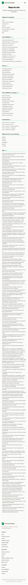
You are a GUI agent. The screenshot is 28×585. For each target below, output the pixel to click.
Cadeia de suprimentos (7, 86)
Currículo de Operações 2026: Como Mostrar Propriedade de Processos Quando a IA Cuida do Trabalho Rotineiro (13, 325)
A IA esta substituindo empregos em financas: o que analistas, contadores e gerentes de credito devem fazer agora (13, 234)
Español (4, 144)
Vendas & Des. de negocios (8, 81)
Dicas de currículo (6, 27)
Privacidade (4, 544)
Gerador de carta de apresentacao (10, 47)
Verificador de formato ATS (8, 57)
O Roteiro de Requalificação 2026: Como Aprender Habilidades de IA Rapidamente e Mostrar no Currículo (13, 336)
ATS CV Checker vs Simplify (8, 129)
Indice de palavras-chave (7, 558)
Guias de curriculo (6, 551)
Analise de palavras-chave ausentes (10, 41)
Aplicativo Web (5, 542)
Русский (4, 146)
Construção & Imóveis (7, 88)
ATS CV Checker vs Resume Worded (10, 126)
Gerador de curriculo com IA (8, 43)
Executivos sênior (6, 99)
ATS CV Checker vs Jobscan (8, 122)
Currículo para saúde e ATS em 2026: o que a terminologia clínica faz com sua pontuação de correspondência (12, 277)
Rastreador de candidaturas (8, 48)
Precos (3, 538)
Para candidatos (5, 569)
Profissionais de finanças (7, 108)
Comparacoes (5, 571)
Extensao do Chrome (6, 54)
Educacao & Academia (7, 79)
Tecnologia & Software (7, 68)
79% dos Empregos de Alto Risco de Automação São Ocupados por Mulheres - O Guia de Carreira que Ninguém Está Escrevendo (14, 214)
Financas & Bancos (6, 72)
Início (3, 20)
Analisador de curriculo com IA (9, 56)
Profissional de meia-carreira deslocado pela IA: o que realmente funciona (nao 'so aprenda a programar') (13, 315)
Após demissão (5, 111)
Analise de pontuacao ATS (8, 40)
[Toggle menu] (24, 2)
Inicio (3, 534)
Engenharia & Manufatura (7, 77)
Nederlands (4, 142)
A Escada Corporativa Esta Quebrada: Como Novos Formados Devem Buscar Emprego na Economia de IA (13, 250)
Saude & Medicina (6, 70)
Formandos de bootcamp (7, 113)
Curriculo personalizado (7, 59)
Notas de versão (5, 560)
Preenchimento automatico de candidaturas (12, 61)
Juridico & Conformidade (7, 75)
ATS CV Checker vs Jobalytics (9, 127)
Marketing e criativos (7, 109)
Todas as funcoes (5, 536)
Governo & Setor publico (7, 84)
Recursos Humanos (6, 83)
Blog (3, 32)
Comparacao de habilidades (8, 50)
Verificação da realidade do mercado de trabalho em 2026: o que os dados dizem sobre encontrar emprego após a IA (14, 294)
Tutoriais (3, 554)
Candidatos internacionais (8, 104)
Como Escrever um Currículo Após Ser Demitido (12, 427)
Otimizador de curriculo (7, 45)
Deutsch (4, 138)
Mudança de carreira (6, 97)
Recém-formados (6, 95)
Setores (4, 25)
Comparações (5, 30)
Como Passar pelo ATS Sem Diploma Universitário (13, 413)
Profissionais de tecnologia (8, 101)
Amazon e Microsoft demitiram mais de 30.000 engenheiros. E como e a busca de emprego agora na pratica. (13, 242)
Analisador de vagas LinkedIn (8, 52)
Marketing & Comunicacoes (8, 74)
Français (4, 140)
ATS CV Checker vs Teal (7, 124)
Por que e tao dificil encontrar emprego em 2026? (13, 364)
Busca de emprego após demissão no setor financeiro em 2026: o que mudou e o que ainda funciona (13, 267)
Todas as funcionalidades (7, 22)
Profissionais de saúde (7, 106)
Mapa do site (4, 562)
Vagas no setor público (7, 115)
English (3, 137)
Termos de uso (5, 546)
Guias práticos (5, 23)
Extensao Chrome (5, 540)
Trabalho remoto (5, 102)
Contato (3, 573)
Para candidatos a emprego (8, 29)
